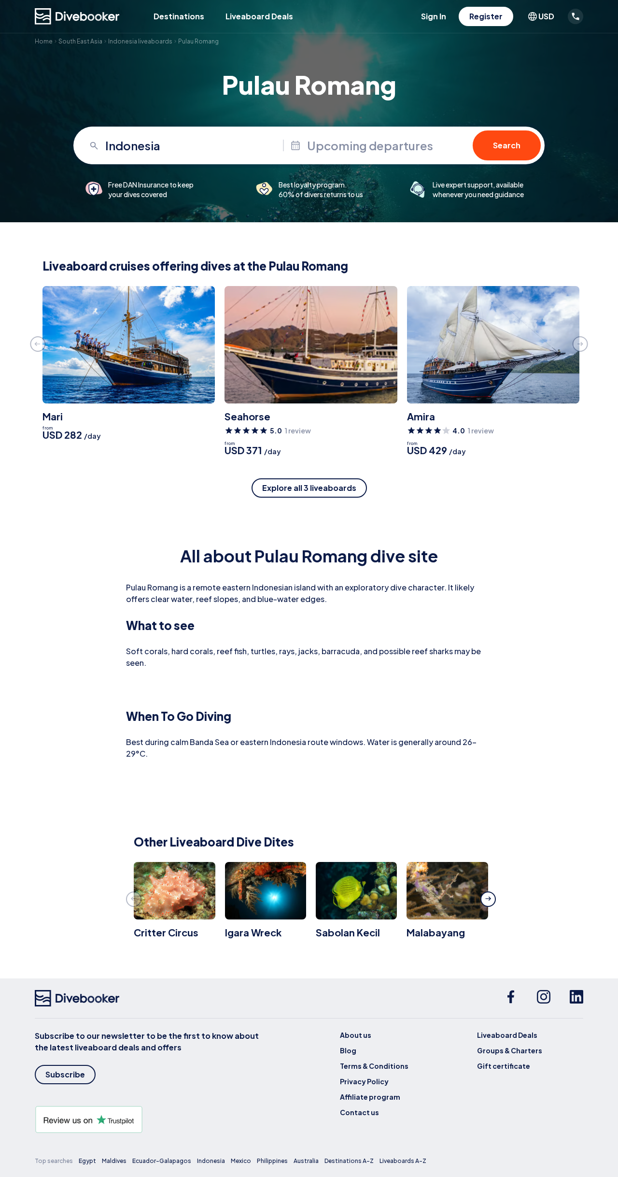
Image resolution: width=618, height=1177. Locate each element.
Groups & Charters (509, 1050)
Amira (421, 416)
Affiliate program (370, 1096)
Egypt (87, 1160)
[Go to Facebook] (511, 998)
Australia (306, 1160)
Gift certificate (503, 1066)
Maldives (114, 1160)
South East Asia (80, 41)
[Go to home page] (77, 16)
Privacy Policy (364, 1081)
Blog (348, 1050)
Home (44, 41)
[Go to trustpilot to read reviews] (149, 1119)
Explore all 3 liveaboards (309, 488)
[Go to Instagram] (543, 998)
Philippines (272, 1160)
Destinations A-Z (349, 1160)
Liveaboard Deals (259, 16)
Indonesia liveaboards (140, 41)
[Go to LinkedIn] (576, 998)
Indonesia (211, 1160)
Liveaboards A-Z (402, 1160)
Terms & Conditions (374, 1066)
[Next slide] (580, 344)
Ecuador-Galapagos (161, 1160)
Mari (52, 416)
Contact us (359, 1112)
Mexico (241, 1160)
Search (506, 145)
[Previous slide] (37, 344)
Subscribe (65, 1074)
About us (355, 1035)
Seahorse (247, 416)
